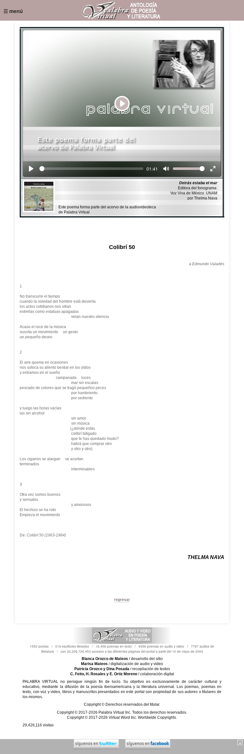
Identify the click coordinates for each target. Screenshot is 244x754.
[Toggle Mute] (166, 169)
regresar (122, 599)
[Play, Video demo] (31, 169)
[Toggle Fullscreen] (213, 169)
